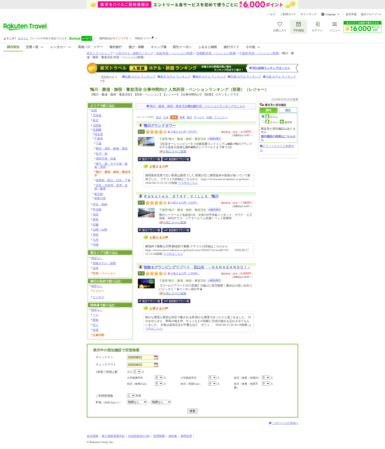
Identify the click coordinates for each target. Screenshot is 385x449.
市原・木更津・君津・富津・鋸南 (111, 187)
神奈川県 (100, 198)
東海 (95, 219)
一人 (95, 314)
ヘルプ (272, 14)
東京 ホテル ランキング (175, 76)
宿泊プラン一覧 (152, 159)
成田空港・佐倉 (106, 158)
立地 (165, 117)
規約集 (172, 436)
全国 (94, 110)
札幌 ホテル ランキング (140, 76)
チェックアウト (106, 364)
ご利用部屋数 (104, 395)
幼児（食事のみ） (137, 383)
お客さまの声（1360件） (185, 273)
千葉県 (98, 138)
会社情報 (92, 436)
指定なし (97, 258)
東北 (95, 120)
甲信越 (97, 209)
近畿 (95, 224)
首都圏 (97, 129)
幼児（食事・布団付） (247, 377)
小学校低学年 (188, 377)
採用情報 (159, 436)
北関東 (97, 125)
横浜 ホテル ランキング (210, 76)
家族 (95, 320)
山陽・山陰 (100, 229)
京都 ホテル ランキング (246, 76)
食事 (182, 117)
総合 (158, 117)
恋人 (95, 325)
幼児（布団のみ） (191, 383)
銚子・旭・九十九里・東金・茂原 (111, 165)
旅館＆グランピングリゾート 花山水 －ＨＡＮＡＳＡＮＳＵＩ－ (197, 267)
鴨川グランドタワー (160, 125)
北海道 (97, 115)
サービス (199, 117)
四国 (95, 234)
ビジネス (98, 297)
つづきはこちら (188, 183)
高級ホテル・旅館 (104, 263)
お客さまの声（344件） (184, 202)
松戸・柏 (101, 153)
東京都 (98, 194)
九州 (95, 239)
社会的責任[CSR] (139, 436)
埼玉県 (98, 134)
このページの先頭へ (285, 423)
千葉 (99, 143)
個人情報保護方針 (113, 436)
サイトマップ (309, 14)
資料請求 (186, 436)
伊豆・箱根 (100, 204)
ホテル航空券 (281, 122)
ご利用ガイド (288, 14)
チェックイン (104, 357)
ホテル (274, 117)
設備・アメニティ (217, 117)
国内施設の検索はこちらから (278, 138)
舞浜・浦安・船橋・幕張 (112, 148)
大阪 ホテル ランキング (281, 76)
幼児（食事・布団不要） (246, 385)
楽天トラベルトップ (100, 53)
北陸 (95, 214)
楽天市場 (351, 14)
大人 (129, 371)
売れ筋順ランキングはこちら (271, 68)
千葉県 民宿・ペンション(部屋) (259, 53)
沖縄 (95, 244)
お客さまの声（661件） (184, 131)
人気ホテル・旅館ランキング (134, 53)
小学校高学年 (135, 377)
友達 (95, 330)
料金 (109, 402)
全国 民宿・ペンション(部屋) (174, 53)
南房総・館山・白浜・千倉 (113, 180)
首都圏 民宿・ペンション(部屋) (216, 53)
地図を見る (214, 138)
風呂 (189, 117)
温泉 (95, 268)
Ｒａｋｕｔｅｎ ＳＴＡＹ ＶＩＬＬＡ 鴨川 (181, 196)
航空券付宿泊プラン (176, 159)
